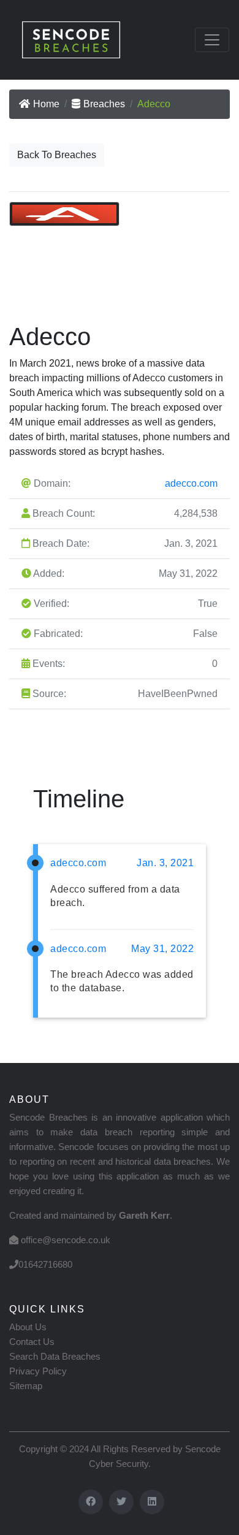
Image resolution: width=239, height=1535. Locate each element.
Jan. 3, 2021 (165, 863)
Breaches (104, 104)
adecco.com (191, 483)
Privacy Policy (38, 1371)
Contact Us (32, 1341)
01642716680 (45, 1264)
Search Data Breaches (55, 1356)
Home (46, 104)
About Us (28, 1327)
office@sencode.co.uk (65, 1240)
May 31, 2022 (162, 948)
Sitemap (25, 1386)
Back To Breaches (56, 155)
